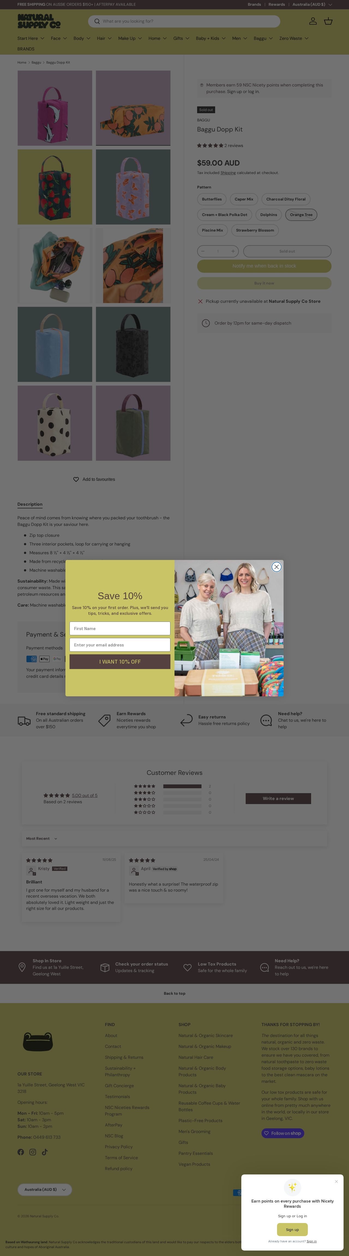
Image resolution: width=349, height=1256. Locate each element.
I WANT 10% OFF (120, 661)
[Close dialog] (276, 567)
